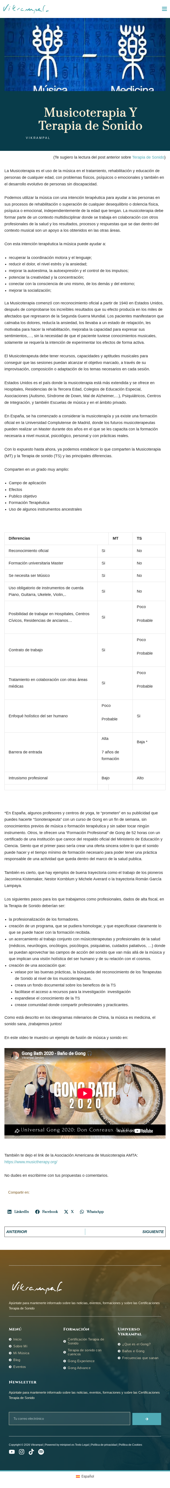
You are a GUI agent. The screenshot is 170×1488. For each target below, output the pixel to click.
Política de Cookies (130, 1444)
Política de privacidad (104, 1444)
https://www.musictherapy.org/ (30, 1162)
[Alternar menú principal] (164, 9)
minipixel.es (67, 1444)
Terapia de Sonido (148, 157)
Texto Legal (82, 1444)
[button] (18, 1212)
